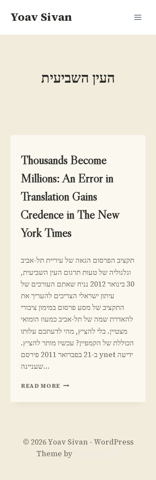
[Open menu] (138, 17)
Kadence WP (97, 453)
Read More (45, 386)
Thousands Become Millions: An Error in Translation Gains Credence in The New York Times (70, 196)
